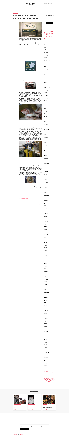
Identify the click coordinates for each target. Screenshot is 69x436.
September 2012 (46, 336)
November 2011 (46, 352)
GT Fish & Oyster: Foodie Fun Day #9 (20, 407)
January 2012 (46, 349)
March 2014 (45, 307)
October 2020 (46, 179)
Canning (45, 57)
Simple (45, 145)
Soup (44, 150)
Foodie (45, 378)
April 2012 (45, 344)
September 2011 (46, 355)
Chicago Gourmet (46, 60)
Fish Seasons (23, 173)
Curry (44, 74)
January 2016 (46, 271)
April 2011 (45, 363)
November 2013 (46, 313)
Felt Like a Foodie (30, 3)
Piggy (53, 380)
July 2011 (45, 358)
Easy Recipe (48, 377)
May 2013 (45, 323)
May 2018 (45, 226)
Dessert (45, 76)
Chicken (45, 64)
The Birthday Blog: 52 (49, 30)
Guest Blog (45, 95)
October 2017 (46, 237)
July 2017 (45, 242)
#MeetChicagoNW (53, 371)
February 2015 (46, 289)
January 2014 (46, 310)
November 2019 (46, 197)
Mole (44, 113)
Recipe (45, 127)
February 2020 (46, 192)
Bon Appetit (54, 372)
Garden (45, 93)
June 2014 (45, 302)
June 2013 (45, 321)
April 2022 (45, 168)
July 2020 (45, 184)
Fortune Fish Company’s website (29, 172)
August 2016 (46, 260)
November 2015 (46, 274)
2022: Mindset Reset (49, 36)
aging (44, 42)
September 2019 (46, 200)
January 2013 (46, 329)
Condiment (45, 69)
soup (46, 382)
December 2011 (46, 350)
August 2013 (46, 318)
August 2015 (46, 279)
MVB (49, 380)
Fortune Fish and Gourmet (24, 198)
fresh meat (45, 90)
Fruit (44, 92)
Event (45, 82)
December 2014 (46, 292)
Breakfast (45, 55)
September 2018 (46, 219)
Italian (45, 100)
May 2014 (45, 303)
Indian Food (45, 98)
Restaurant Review (46, 129)
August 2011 (46, 357)
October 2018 (46, 218)
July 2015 (45, 281)
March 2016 (45, 268)
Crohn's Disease (46, 72)
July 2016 (45, 261)
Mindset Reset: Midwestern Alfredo (50, 34)
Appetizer (45, 44)
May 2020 (45, 187)
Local (44, 105)
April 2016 (45, 266)
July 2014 (45, 300)
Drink (44, 79)
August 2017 (46, 240)
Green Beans (53, 378)
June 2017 (45, 244)
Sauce (45, 139)
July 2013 (45, 320)
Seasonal (45, 142)
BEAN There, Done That (50, 38)
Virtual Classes (46, 163)
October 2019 (46, 198)
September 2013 (46, 316)
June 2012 (45, 341)
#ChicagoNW (45, 371)
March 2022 (45, 169)
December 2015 (46, 273)
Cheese (45, 58)
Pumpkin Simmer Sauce (47, 126)
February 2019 (46, 211)
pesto (52, 380)
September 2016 (46, 258)
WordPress (21, 434)
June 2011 (45, 360)
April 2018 (45, 227)
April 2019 (45, 208)
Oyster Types (27, 173)
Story (44, 152)
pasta (51, 380)
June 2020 (45, 185)
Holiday (45, 97)
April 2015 (45, 286)
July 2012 (45, 339)
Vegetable (45, 160)
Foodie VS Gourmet (27, 8)
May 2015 (45, 284)
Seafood (45, 140)
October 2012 (46, 334)
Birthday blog (50, 372)
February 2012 (46, 347)
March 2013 (45, 326)
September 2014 (46, 297)
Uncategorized (46, 158)
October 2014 (46, 295)
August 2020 (46, 182)
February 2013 (46, 328)
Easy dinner (45, 377)
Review (45, 132)
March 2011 (45, 365)
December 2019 (46, 195)
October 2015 (46, 276)
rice (44, 134)
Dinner (45, 77)
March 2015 (45, 287)
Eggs (50, 377)
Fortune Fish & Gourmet (33, 49)
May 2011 (45, 362)
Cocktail (45, 66)
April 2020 (45, 189)
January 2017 (46, 252)
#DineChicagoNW (49, 371)
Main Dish (45, 108)
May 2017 (45, 245)
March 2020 (45, 190)
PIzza (44, 119)
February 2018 (46, 231)
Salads (45, 135)
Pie (44, 118)
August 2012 (46, 337)
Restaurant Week (46, 131)
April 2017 (45, 247)
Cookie (45, 71)
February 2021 (46, 176)
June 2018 (45, 224)
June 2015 (45, 282)
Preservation (46, 124)
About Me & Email (36, 8)
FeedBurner (52, 24)
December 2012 (46, 331)
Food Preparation (46, 85)
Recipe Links (43, 8)
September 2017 (46, 239)
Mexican (45, 111)
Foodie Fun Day (46, 87)
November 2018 (46, 216)
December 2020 (46, 177)
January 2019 (46, 213)
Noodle (45, 114)
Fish (44, 84)
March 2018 (45, 229)
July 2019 (45, 203)
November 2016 (46, 255)
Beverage (45, 52)
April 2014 (45, 305)
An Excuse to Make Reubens (50, 31)
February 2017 (46, 250)
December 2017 (46, 234)
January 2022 (46, 171)
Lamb (44, 103)
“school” (33, 132)
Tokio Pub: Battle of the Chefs (34, 406)
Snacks (45, 148)
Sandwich (45, 137)
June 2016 (45, 263)
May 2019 (45, 206)
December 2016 (46, 253)
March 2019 (45, 210)
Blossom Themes (15, 434)
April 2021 (45, 174)
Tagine (45, 155)
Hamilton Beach (47, 379)
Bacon (45, 47)
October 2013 (46, 315)
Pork (44, 121)
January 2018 (46, 232)
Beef (44, 50)
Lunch (45, 106)
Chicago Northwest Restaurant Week (49, 62)
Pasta (44, 116)
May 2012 (45, 342)
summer (45, 153)
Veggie (45, 161)
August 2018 (46, 221)
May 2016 (45, 265)
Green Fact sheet (33, 173)
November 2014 (46, 294)
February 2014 (46, 308)
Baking (45, 49)
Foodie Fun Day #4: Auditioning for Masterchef (48, 407)
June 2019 (45, 205)
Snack (44, 147)
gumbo (44, 379)
